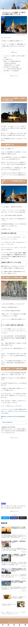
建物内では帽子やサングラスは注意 (12, 65)
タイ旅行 (3, 503)
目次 (12, 52)
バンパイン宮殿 (5, 507)
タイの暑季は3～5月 (8, 59)
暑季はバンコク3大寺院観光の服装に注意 (12, 61)
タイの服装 (12, 507)
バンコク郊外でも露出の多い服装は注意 (13, 68)
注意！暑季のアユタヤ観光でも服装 (11, 67)
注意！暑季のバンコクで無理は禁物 (11, 70)
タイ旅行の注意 (18, 507)
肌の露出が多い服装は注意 (10, 63)
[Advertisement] (14, 86)
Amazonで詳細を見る (7, 422)
